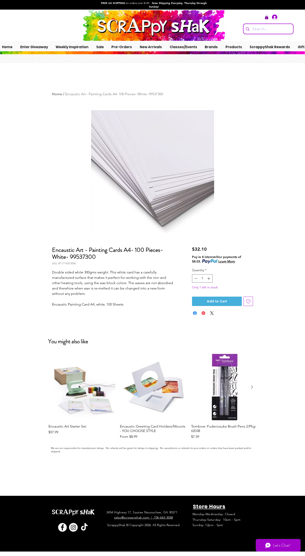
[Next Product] (252, 387)
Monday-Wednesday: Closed (213, 514)
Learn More (226, 261)
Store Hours (209, 506)
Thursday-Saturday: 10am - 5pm (216, 520)
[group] (153, 396)
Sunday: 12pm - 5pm (207, 525)
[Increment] (209, 278)
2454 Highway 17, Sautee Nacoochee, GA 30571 (142, 512)
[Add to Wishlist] (248, 301)
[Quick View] (81, 387)
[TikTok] (84, 527)
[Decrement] (195, 278)
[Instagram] (73, 527)
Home (57, 94)
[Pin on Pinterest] (203, 313)
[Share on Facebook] (195, 313)
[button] (266, 17)
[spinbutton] (202, 278)
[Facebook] (62, 527)
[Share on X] (212, 313)
